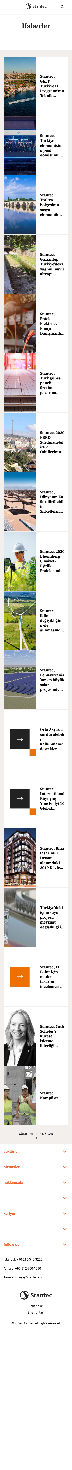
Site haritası (36, 1312)
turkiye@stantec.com (29, 1277)
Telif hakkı (36, 1306)
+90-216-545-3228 (29, 1259)
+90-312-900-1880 (28, 1268)
